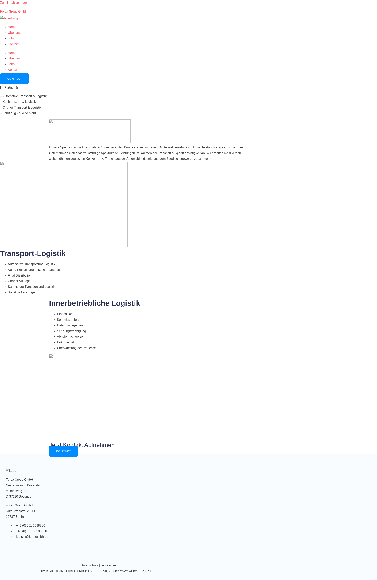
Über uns (14, 32)
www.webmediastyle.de (139, 571)
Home (12, 27)
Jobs (11, 38)
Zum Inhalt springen (14, 2)
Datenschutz (89, 565)
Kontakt (13, 44)
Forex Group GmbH (13, 11)
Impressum (108, 565)
